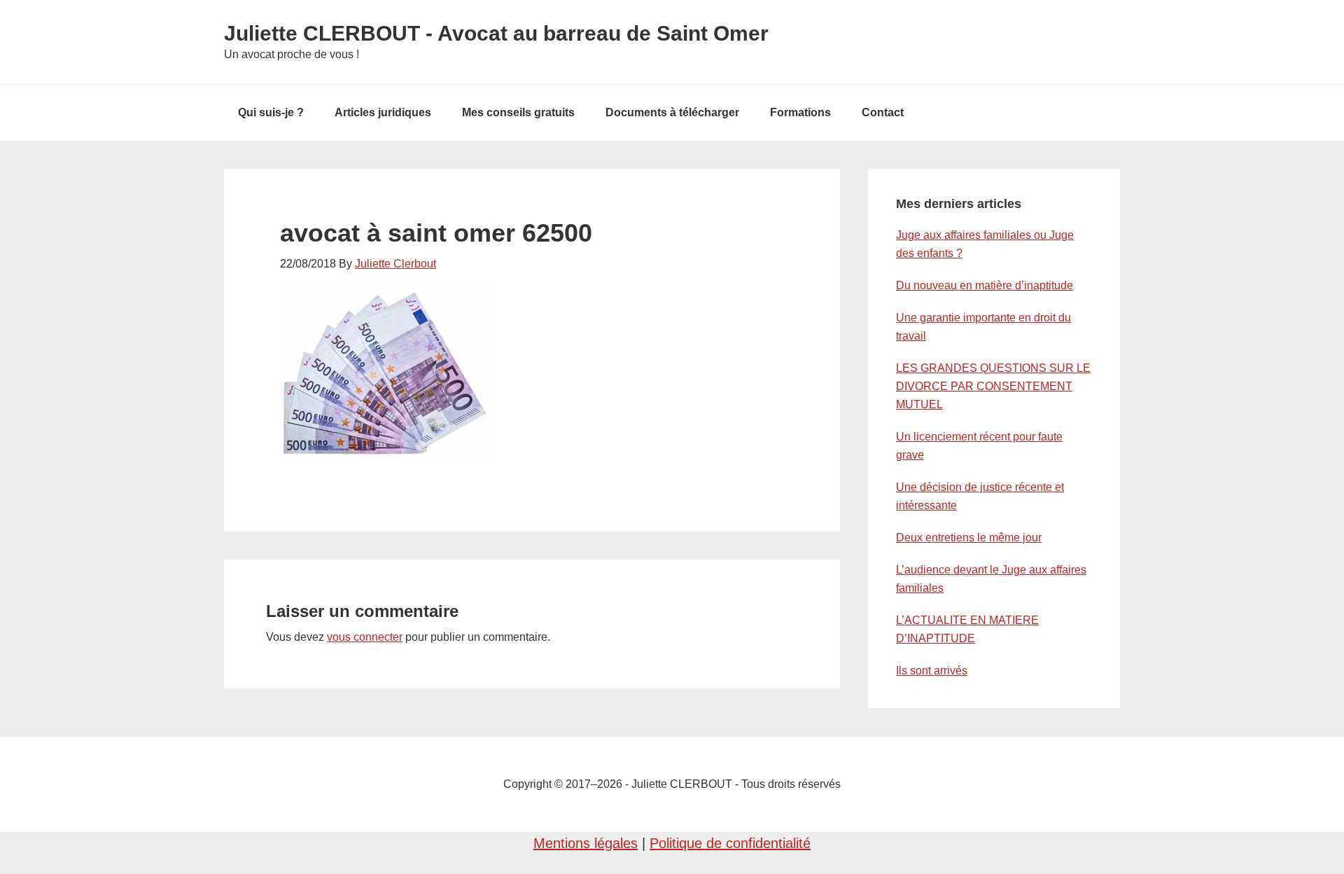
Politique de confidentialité (730, 843)
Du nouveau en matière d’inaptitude (984, 285)
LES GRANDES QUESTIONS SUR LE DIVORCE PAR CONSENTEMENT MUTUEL (993, 386)
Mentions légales (585, 843)
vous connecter (364, 637)
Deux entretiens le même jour (969, 537)
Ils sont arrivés (931, 671)
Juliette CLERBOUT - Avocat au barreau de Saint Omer (496, 33)
